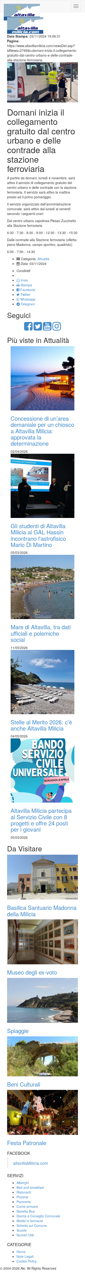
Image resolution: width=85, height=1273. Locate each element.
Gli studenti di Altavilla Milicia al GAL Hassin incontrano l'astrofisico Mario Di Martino (38, 535)
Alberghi (23, 1182)
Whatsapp (27, 299)
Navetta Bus (26, 1211)
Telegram (27, 304)
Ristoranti (24, 1192)
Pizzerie (22, 1197)
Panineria (24, 1201)
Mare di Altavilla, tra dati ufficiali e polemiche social (41, 633)
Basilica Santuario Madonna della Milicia (41, 910)
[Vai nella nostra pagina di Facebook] (28, 328)
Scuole (22, 1230)
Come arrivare (27, 1206)
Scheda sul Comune (32, 1225)
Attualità (43, 258)
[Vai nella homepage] (21, 6)
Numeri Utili (25, 1235)
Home (21, 1251)
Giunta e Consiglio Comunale (38, 1216)
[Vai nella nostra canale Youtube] (47, 328)
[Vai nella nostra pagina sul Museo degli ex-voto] (42, 941)
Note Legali (25, 1256)
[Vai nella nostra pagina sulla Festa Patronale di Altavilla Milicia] (42, 1112)
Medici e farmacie (30, 1220)
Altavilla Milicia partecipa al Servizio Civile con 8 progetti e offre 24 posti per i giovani (41, 819)
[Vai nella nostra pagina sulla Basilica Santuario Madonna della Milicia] (42, 877)
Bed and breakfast (30, 1187)
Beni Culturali (23, 1084)
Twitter (25, 294)
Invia (24, 280)
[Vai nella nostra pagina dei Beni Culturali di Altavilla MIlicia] (42, 1056)
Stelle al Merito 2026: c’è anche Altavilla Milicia (41, 725)
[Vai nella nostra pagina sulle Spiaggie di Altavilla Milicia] (42, 1000)
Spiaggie (18, 1030)
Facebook (27, 289)
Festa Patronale (26, 1142)
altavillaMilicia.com (30, 1163)
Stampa (26, 285)
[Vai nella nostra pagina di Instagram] (56, 328)
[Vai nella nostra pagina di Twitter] (38, 328)
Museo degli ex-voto (32, 972)
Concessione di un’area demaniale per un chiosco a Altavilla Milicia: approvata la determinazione (42, 431)
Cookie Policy (27, 1261)
